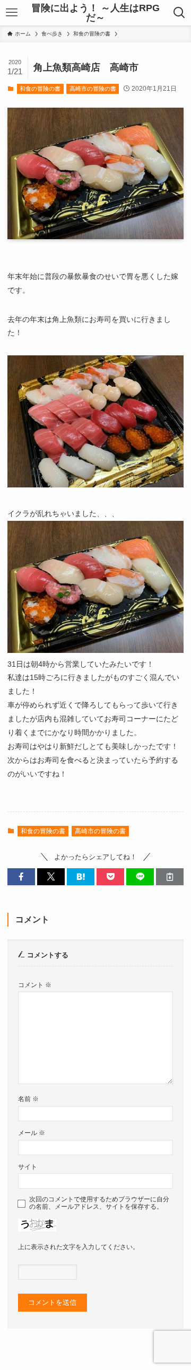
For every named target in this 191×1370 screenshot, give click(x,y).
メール (31, 1132)
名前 (28, 1098)
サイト (27, 1166)
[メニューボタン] (11, 12)
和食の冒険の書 (40, 88)
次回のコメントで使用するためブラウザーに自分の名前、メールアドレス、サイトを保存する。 (99, 1203)
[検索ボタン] (179, 12)
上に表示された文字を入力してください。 (78, 1246)
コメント (34, 984)
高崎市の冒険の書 (93, 88)
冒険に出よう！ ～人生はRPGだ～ (95, 12)
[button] (21, 876)
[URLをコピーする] (170, 876)
